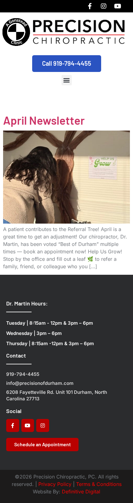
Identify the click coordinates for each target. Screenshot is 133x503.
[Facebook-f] (90, 6)
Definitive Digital (81, 491)
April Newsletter (44, 120)
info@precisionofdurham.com (40, 383)
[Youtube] (117, 6)
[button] (67, 80)
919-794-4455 (22, 374)
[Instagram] (103, 6)
